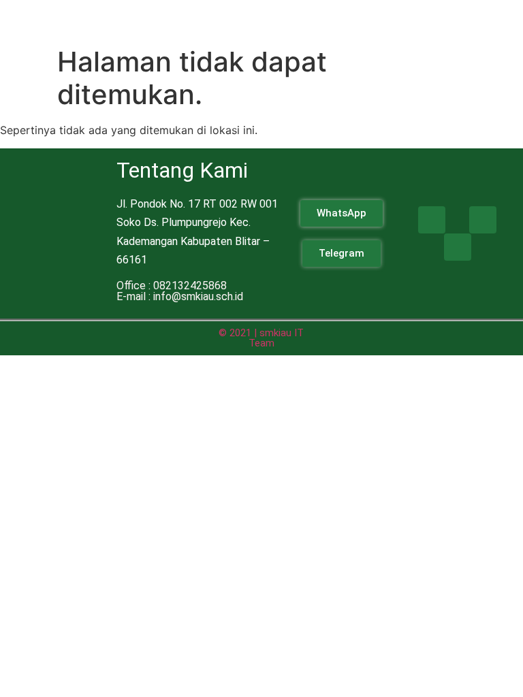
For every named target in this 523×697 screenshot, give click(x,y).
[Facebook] (431, 219)
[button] (352, 20)
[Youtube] (457, 247)
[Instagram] (482, 219)
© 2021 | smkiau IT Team (261, 338)
